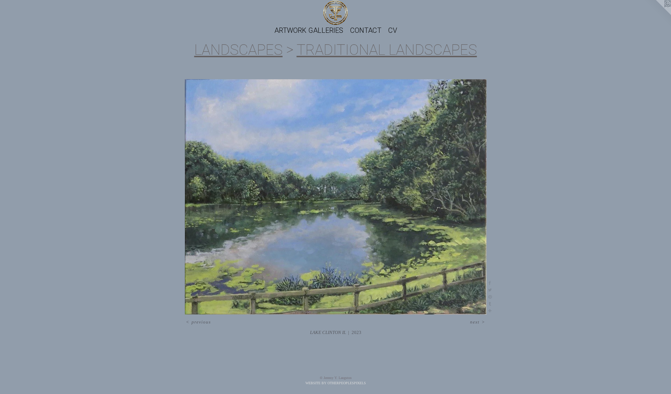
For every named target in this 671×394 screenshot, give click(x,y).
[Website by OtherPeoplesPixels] (657, 14)
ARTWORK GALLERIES (308, 30)
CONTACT (365, 30)
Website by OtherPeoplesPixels (335, 383)
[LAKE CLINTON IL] (335, 196)
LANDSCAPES (238, 49)
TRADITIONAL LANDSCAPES (387, 49)
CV (392, 30)
